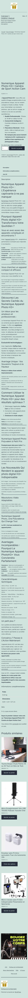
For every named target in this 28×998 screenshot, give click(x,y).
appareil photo (10, 239)
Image (9, 156)
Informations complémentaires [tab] (11, 171)
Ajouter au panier (16, 148)
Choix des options (9, 864)
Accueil (3, 32)
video (18, 156)
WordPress (18, 992)
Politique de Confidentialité (8, 989)
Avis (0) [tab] (5, 174)
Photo (12, 156)
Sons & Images (10, 32)
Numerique (4, 201)
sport (15, 156)
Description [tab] (6, 167)
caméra (20, 154)
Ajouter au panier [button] (9, 773)
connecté (15, 724)
